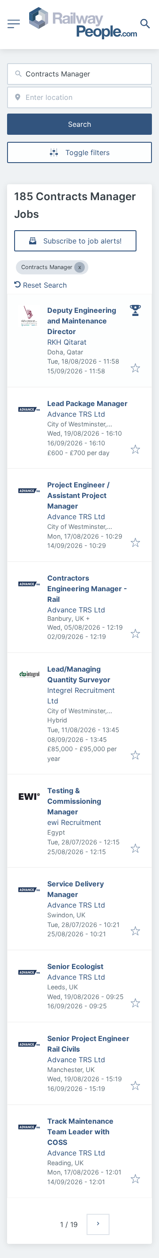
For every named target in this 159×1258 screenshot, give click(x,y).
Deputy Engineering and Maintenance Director (81, 321)
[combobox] (79, 74)
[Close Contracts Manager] (79, 267)
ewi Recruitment (74, 822)
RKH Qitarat (67, 342)
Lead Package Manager (87, 403)
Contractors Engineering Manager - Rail (87, 589)
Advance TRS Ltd (76, 414)
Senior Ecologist (75, 966)
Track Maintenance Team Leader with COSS (80, 1132)
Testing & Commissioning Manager (74, 801)
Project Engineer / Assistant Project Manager (78, 495)
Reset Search (45, 285)
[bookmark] (135, 368)
